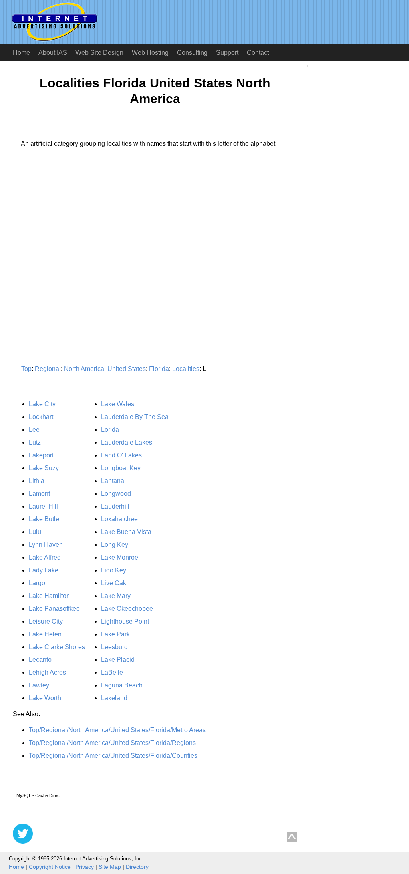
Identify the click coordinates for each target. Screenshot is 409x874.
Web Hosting (150, 52)
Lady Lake (43, 570)
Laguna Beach (122, 685)
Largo (37, 583)
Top (26, 368)
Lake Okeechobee (127, 608)
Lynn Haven (46, 544)
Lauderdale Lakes (126, 442)
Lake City (42, 404)
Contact (258, 52)
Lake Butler (45, 519)
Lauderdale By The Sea (135, 416)
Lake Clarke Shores (57, 647)
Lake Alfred (45, 557)
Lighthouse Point (125, 621)
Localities (185, 368)
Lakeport (41, 455)
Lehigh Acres (47, 672)
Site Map (110, 867)
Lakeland (114, 698)
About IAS (52, 52)
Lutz (35, 442)
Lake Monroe (119, 557)
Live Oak (113, 583)
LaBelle (112, 672)
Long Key (114, 544)
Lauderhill (115, 506)
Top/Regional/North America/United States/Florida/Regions (112, 742)
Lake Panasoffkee (54, 608)
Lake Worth (45, 698)
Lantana (112, 480)
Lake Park (115, 634)
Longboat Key (121, 468)
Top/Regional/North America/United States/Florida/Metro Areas (117, 730)
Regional (48, 368)
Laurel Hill (43, 506)
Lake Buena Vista (126, 531)
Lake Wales (117, 404)
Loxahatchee (119, 519)
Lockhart (41, 416)
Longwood (116, 493)
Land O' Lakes (121, 455)
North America (84, 368)
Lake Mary (116, 595)
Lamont (39, 493)
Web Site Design (99, 52)
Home (21, 52)
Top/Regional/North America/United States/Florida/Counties (113, 755)
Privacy (84, 867)
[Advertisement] (80, 228)
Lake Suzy (44, 468)
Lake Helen (45, 634)
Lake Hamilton (49, 595)
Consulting (192, 52)
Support (227, 52)
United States (126, 368)
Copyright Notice (50, 867)
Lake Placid (118, 659)
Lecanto (40, 659)
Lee (34, 429)
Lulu (35, 531)
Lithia (36, 480)
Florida (159, 368)
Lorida (110, 429)
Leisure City (46, 621)
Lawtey (39, 685)
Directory (137, 867)
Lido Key (113, 570)
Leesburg (114, 647)
